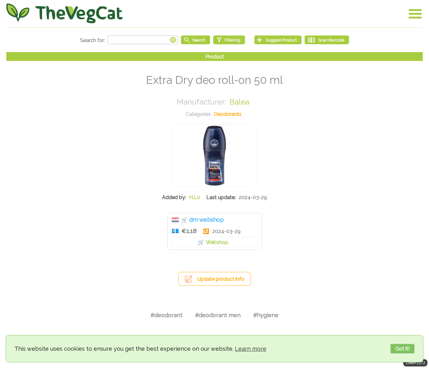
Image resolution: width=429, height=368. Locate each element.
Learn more (250, 348)
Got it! (402, 349)
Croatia (175, 219)
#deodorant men (218, 315)
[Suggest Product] (277, 39)
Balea (239, 101)
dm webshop (206, 219)
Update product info (220, 279)
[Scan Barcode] (327, 39)
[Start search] (195, 39)
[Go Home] (64, 13)
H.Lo (194, 197)
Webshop (217, 242)
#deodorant (166, 315)
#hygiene (266, 315)
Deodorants (228, 114)
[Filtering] (229, 39)
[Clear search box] (173, 39)
